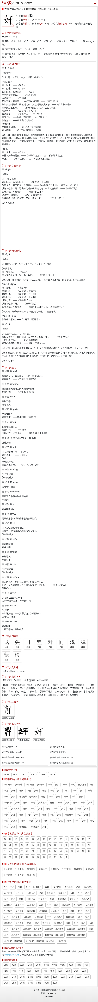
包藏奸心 (85, 899)
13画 (13, 971)
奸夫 (33, 802)
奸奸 (52, 802)
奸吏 (43, 796)
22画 (84, 971)
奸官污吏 (15, 808)
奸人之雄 (82, 784)
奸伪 (6, 790)
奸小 (40, 808)
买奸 (20, 887)
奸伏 (92, 784)
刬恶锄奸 (42, 899)
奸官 (6, 808)
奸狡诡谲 (8, 875)
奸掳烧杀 (69, 814)
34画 (6, 983)
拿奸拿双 (15, 929)
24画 (14, 977)
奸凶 (67, 790)
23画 (6, 977)
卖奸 (41, 905)
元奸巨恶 (19, 893)
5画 (6, 647)
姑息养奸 (58, 917)
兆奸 (41, 893)
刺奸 (52, 899)
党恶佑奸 (51, 893)
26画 (30, 977)
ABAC (43, 774)
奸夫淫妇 (42, 802)
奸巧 (48, 808)
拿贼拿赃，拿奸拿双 (32, 929)
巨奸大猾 (19, 923)
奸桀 (61, 820)
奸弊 (71, 808)
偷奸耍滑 (8, 893)
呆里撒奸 (55, 911)
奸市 (56, 808)
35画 (14, 983)
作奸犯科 (57, 887)
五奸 (28, 887)
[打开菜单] (95, 3)
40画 (55, 983)
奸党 (52, 790)
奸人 (73, 784)
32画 (79, 977)
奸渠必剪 (90, 869)
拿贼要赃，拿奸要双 (54, 929)
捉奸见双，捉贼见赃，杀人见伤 (40, 941)
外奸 (6, 917)
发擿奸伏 (43, 911)
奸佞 (13, 790)
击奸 (21, 899)
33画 (87, 977)
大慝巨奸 (39, 917)
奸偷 (36, 790)
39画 (46, 983)
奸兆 (44, 790)
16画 (37, 971)
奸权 (46, 820)
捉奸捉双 (15, 935)
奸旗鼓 (14, 820)
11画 (86, 965)
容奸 (80, 917)
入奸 (72, 893)
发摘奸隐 (31, 911)
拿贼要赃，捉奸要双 (76, 929)
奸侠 (21, 790)
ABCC (25, 774)
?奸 (5, 887)
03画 (22, 965)
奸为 (50, 784)
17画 (45, 971)
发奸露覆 (19, 911)
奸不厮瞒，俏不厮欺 (35, 784)
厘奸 (56, 905)
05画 (38, 965)
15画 (29, 971)
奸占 (13, 796)
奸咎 (58, 796)
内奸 (6, 899)
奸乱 (57, 784)
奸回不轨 (8, 802)
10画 (79, 965)
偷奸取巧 (88, 887)
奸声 (25, 802)
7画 (39, 647)
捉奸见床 (62, 941)
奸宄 (90, 802)
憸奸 (91, 923)
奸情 (36, 814)
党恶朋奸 (62, 893)
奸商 (74, 796)
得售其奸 (58, 923)
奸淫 (13, 826)
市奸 (29, 923)
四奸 (87, 911)
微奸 (76, 923)
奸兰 (59, 790)
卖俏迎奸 (31, 905)
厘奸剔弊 (66, 905)
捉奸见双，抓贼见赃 (54, 935)
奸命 (51, 796)
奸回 (81, 796)
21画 (76, 971)
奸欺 (69, 820)
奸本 (38, 820)
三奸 (12, 887)
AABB (6, 774)
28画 (46, 977)
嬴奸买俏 (70, 917)
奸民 (84, 820)
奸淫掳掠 (35, 826)
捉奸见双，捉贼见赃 (13, 941)
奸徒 (86, 808)
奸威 (60, 802)
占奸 (49, 905)
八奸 (80, 893)
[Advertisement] (49, 225)
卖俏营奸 (8, 905)
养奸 (87, 893)
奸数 (6, 820)
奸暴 (23, 820)
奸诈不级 (31, 875)
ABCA (34, 774)
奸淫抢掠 (23, 826)
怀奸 (83, 923)
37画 (30, 983)
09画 (71, 965)
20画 (68, 971)
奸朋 (31, 820)
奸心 (6, 814)
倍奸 (78, 887)
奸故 (79, 814)
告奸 (64, 911)
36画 (22, 983)
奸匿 (6, 796)
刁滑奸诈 (31, 899)
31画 (71, 977)
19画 (60, 971)
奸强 (79, 808)
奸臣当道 (19, 875)
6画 (47, 23)
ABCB (52, 774)
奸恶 (29, 814)
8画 (72, 647)
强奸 (37, 923)
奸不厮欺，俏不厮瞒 (13, 784)
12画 (6, 971)
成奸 (6, 929)
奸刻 (90, 790)
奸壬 (17, 802)
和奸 (72, 911)
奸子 (75, 802)
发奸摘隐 (89, 905)
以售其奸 (37, 887)
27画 (38, 977)
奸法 (6, 826)
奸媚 (67, 802)
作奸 (47, 887)
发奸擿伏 (8, 911)
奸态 (13, 814)
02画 (13, 965)
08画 (62, 965)
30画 (63, 977)
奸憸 (59, 814)
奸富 (33, 808)
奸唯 (66, 796)
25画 (22, 977)
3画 (70, 23)
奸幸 (63, 808)
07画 (54, 965)
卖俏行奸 (19, 905)
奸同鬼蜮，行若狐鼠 (28, 796)
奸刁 (75, 790)
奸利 (82, 790)
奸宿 (25, 808)
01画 (6, 965)
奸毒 (77, 820)
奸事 (65, 784)
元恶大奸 (31, 893)
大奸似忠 (15, 917)
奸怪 (21, 814)
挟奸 (91, 929)
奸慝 (52, 814)
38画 (38, 983)
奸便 (29, 790)
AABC (15, 774)
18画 (52, 971)
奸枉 (54, 820)
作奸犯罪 (68, 887)
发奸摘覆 (78, 905)
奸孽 (83, 802)
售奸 (80, 911)
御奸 (68, 923)
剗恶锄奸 (62, 899)
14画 (21, 971)
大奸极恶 (27, 917)
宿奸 (87, 917)
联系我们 (61, 990)
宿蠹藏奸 (8, 923)
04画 (30, 965)
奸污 (92, 820)
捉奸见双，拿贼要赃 (76, 935)
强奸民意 (46, 923)
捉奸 (6, 935)
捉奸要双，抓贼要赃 (32, 935)
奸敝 (86, 814)
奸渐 (44, 826)
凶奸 (13, 899)
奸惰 (44, 814)
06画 (46, 965)
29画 (55, 977)
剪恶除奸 (74, 899)
